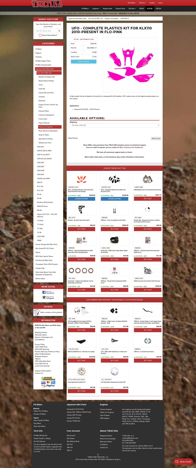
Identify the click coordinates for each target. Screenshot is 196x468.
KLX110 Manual (39, 441)
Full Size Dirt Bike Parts (44, 260)
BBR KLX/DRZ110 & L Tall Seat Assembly (81, 351)
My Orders (71, 438)
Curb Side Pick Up (41, 363)
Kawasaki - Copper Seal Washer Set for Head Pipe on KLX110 (80, 282)
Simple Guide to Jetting (42, 438)
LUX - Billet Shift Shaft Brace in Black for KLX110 (114, 352)
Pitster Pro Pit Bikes (41, 411)
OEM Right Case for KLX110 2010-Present (147, 189)
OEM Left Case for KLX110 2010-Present (147, 281)
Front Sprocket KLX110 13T (77, 382)
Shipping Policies (41, 332)
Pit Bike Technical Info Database (129, 147)
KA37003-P (125, 18)
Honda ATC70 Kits (73, 418)
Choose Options (83, 61)
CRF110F (40, 147)
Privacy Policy (40, 344)
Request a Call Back (129, 13)
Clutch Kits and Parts (46, 93)
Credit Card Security (42, 366)
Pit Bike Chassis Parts (43, 65)
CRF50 (141, 8)
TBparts (38, 359)
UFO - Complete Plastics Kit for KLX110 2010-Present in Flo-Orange (80, 190)
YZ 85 (39, 232)
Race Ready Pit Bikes (41, 420)
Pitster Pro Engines (107, 412)
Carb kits (42, 89)
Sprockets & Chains (46, 139)
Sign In (69, 450)
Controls (42, 97)
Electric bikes (40, 278)
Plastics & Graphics (112, 18)
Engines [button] (96, 8)
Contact (152, 3)
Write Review (73, 138)
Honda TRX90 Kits (73, 421)
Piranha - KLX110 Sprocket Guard (78, 220)
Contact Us (39, 373)
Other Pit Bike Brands (42, 354)
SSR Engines (104, 418)
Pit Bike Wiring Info (40, 435)
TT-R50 (40, 228)
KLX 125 (40, 186)
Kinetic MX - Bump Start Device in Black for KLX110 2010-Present (147, 221)
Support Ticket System (43, 371)
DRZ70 (39, 182)
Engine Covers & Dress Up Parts (48, 106)
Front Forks (43, 119)
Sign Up (70, 447)
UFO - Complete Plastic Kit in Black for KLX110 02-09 (113, 190)
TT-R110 (40, 220)
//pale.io (117, 459)
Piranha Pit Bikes (40, 414)
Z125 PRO (41, 236)
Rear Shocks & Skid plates (48, 131)
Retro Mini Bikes (39, 426)
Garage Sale (40, 268)
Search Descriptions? (49, 35)
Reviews (48, 307)
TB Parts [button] (132, 8)
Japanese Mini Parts (76, 404)
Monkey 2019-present (45, 202)
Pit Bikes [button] (85, 8)
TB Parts (39, 57)
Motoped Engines (41, 356)
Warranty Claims (41, 335)
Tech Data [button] (131, 3)
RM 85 (39, 210)
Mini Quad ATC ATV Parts (45, 248)
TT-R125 (40, 224)
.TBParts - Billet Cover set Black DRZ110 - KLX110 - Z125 (114, 322)
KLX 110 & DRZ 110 (95, 18)
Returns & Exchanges (108, 439)
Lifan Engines (105, 415)
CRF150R (40, 170)
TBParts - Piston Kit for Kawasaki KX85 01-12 (113, 282)
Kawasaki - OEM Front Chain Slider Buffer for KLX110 (114, 251)
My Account (71, 435)
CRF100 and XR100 (44, 159)
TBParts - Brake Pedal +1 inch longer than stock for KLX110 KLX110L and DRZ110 (147, 322)
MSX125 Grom (42, 206)
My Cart (70, 444)
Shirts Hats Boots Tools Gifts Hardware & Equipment (46, 273)
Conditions (104, 444)
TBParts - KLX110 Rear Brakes (144, 351)
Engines (38, 53)
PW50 (39, 240)
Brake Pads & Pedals (46, 81)
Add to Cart (156, 138)
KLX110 (149, 8)
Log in (160, 3)
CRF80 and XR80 (43, 178)
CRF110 (158, 8)
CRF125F (40, 162)
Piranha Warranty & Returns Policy (47, 352)
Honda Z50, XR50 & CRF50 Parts (79, 412)
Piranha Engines (106, 409)
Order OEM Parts (41, 347)
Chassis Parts (120, 8)
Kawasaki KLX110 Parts (75, 409)
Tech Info (38, 431)
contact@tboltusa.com (89, 13)
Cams (41, 85)
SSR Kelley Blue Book (43, 361)
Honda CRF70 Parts (74, 415)
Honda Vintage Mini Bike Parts (46, 244)
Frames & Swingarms (46, 115)
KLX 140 (40, 190)
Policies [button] (142, 3)
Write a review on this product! (51, 312)
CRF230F (40, 174)
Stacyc (38, 252)
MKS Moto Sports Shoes (44, 256)
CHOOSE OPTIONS (81, 198)
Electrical (42, 101)
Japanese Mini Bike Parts (77, 18)
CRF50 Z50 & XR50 (44, 151)
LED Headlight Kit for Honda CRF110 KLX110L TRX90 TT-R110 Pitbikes (79, 322)
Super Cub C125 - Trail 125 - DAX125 (47, 215)
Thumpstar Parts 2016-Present (47, 264)
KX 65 (39, 194)
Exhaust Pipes (44, 111)
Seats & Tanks (44, 135)
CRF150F (40, 166)
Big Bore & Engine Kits (47, 77)
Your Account (73, 431)
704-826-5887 (112, 13)
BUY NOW (148, 198)
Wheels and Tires (45, 143)
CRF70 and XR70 (43, 155)
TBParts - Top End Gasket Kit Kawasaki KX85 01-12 (146, 251)
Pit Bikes (39, 49)
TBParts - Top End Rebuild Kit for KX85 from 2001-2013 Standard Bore (80, 251)
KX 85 (39, 198)
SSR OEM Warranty (42, 349)
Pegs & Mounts (44, 123)
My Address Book (73, 441)
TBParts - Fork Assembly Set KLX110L (113, 220)
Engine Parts (107, 8)
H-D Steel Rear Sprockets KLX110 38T (113, 382)
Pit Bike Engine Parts (43, 61)
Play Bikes (37, 423)
